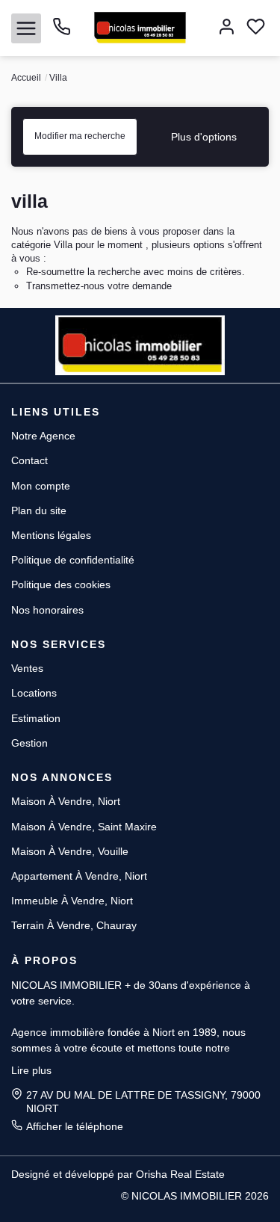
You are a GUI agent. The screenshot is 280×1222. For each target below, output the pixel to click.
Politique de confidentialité (72, 560)
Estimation (35, 718)
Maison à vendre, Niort (65, 801)
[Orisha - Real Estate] (41, 1195)
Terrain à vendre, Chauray (74, 925)
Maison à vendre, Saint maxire (84, 827)
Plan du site (38, 510)
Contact (29, 460)
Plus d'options (204, 137)
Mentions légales (51, 535)
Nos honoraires (47, 610)
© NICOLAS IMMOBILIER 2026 (195, 1196)
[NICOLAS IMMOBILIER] (140, 27)
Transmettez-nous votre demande (99, 285)
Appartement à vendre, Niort (79, 876)
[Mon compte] (226, 28)
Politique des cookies (61, 584)
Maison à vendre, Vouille (69, 851)
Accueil (26, 77)
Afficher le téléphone (74, 1126)
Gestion (29, 743)
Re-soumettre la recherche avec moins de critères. (135, 271)
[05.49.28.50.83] (61, 32)
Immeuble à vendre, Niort (72, 901)
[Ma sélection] (255, 28)
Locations (34, 693)
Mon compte (40, 486)
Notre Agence (43, 436)
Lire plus (31, 1070)
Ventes (27, 668)
